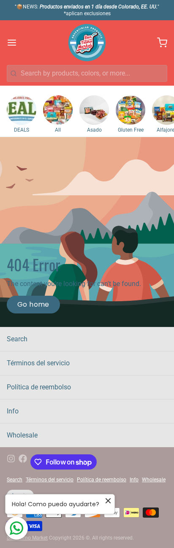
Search (17, 339)
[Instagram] (11, 462)
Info (13, 411)
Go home (33, 304)
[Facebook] (23, 462)
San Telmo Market (27, 538)
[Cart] (158, 42)
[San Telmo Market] (87, 43)
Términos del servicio (38, 363)
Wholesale (22, 435)
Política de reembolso (39, 387)
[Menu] (15, 42)
